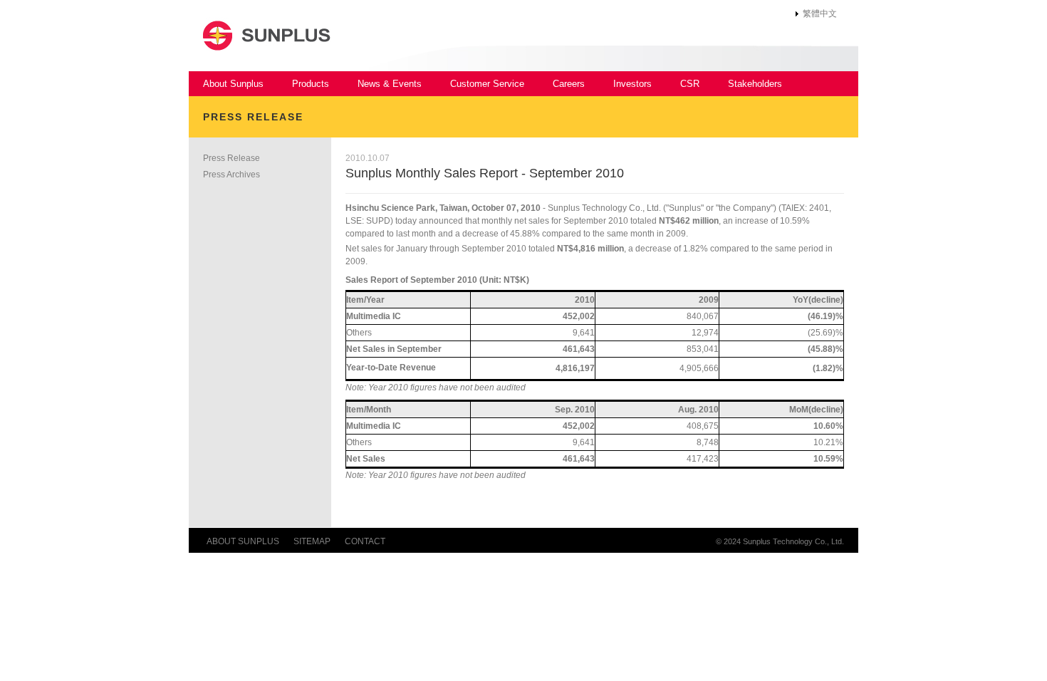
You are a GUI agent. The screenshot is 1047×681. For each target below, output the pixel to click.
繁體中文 (820, 14)
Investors (632, 83)
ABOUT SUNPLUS (243, 541)
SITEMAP (311, 541)
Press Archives (231, 175)
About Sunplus (233, 83)
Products (310, 83)
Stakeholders (755, 83)
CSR (689, 83)
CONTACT (365, 541)
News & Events (390, 83)
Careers (569, 83)
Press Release (231, 158)
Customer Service (487, 83)
